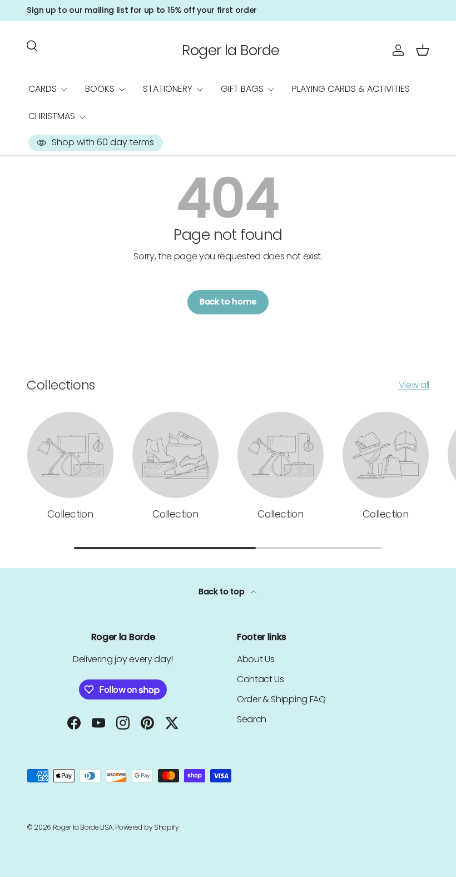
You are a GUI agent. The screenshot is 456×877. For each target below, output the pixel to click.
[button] (422, 50)
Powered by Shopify (147, 827)
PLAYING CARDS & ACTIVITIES (351, 88)
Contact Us (260, 679)
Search (251, 719)
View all (414, 384)
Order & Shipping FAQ (281, 699)
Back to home (228, 301)
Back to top (222, 591)
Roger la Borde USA (83, 827)
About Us (255, 659)
